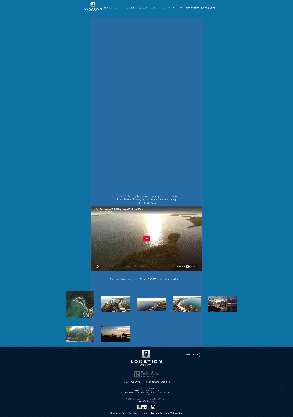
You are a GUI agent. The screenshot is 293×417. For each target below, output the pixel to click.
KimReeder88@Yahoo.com (157, 381)
